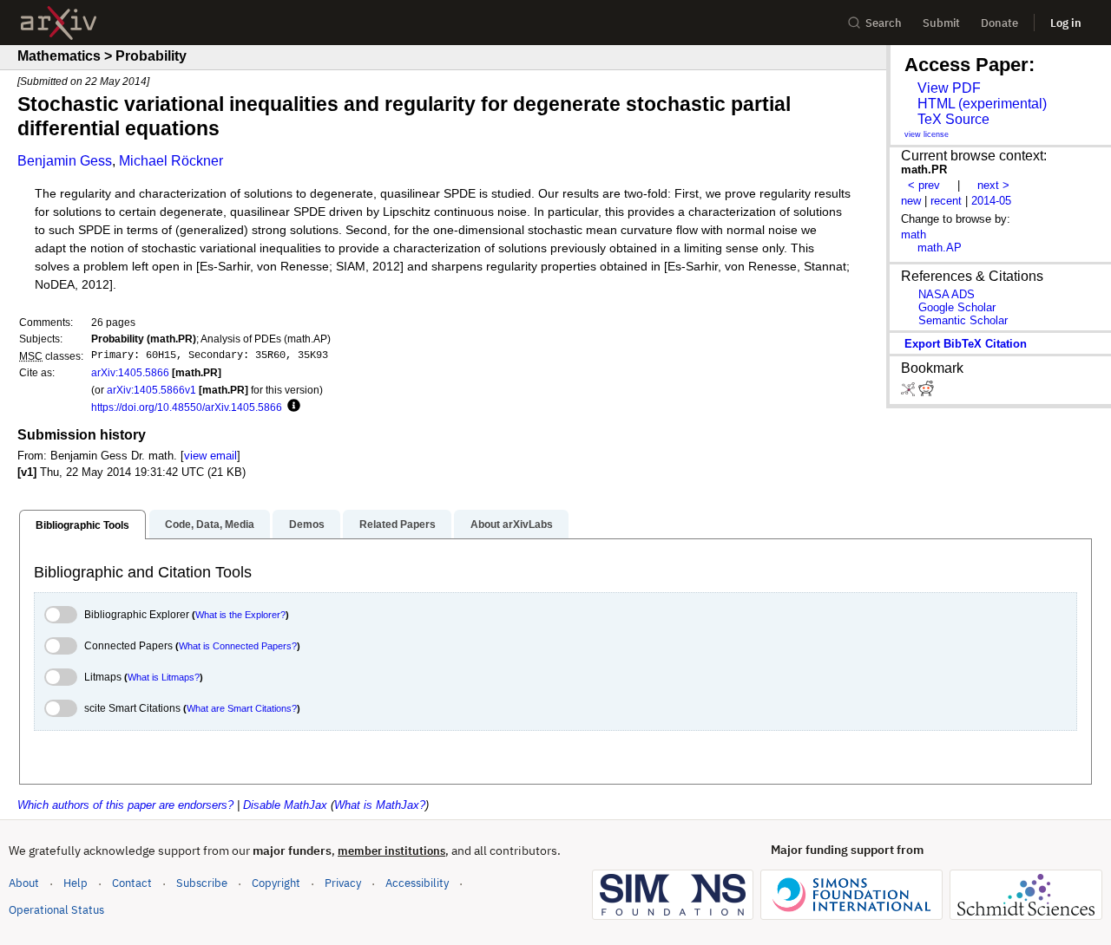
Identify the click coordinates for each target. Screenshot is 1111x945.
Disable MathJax (285, 804)
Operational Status (56, 909)
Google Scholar (957, 307)
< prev (924, 185)
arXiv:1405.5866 (130, 372)
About (24, 883)
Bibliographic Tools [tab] (82, 525)
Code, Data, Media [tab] (209, 524)
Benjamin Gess (64, 160)
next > (993, 185)
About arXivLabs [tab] (511, 524)
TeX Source (953, 119)
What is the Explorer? (240, 614)
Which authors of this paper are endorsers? (125, 804)
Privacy (343, 883)
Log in (1065, 23)
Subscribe (201, 883)
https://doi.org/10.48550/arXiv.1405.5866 (186, 407)
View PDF (949, 88)
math (913, 234)
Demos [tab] (307, 524)
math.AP (939, 247)
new (911, 200)
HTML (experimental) (982, 103)
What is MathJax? (379, 804)
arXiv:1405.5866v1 (151, 389)
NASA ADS (946, 294)
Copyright (276, 883)
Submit (941, 23)
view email (210, 455)
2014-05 (991, 200)
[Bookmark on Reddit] (926, 392)
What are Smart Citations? (242, 708)
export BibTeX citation (965, 343)
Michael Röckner (171, 160)
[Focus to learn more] (291, 406)
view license (926, 134)
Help (75, 883)
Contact (132, 883)
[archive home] (58, 23)
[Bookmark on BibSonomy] (909, 392)
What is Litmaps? (164, 677)
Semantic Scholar (963, 320)
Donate (999, 23)
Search (883, 23)
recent (946, 200)
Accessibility (417, 883)
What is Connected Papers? (238, 646)
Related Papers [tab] (397, 524)
